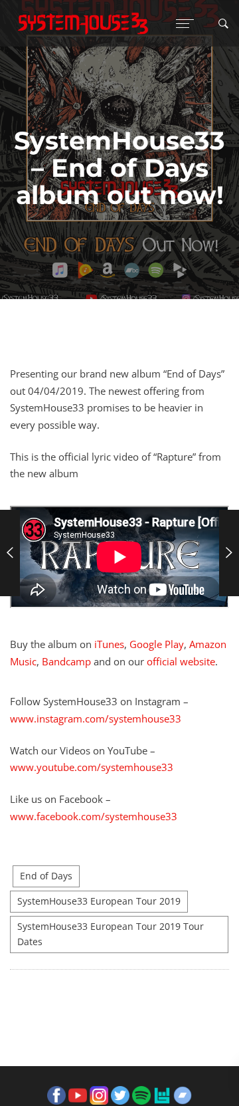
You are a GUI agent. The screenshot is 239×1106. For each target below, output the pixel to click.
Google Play (156, 644)
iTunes (109, 644)
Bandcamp (66, 661)
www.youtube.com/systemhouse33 (91, 767)
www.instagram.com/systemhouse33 (95, 718)
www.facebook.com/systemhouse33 (93, 816)
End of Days (46, 876)
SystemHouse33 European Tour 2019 (99, 901)
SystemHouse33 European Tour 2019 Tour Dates (110, 934)
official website (181, 661)
